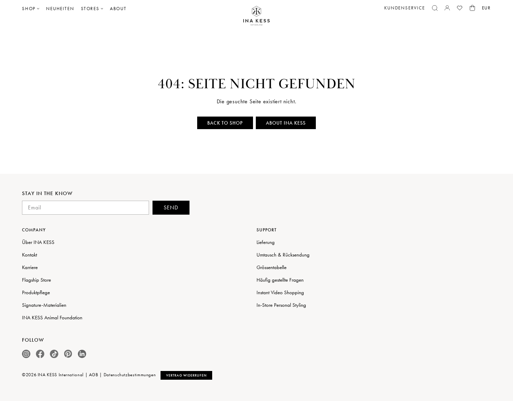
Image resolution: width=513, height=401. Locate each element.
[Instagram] (26, 354)
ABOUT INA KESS (286, 123)
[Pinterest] (68, 354)
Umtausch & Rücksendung (283, 254)
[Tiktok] (54, 354)
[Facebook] (40, 354)
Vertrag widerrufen (186, 375)
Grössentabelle (271, 267)
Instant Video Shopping (280, 292)
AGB (93, 375)
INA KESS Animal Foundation (52, 317)
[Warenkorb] (472, 8)
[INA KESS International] (256, 16)
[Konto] (447, 8)
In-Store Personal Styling (281, 305)
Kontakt (29, 254)
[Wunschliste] (459, 8)
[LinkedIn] (82, 354)
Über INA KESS (38, 242)
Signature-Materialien (44, 305)
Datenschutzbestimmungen (130, 375)
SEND (171, 207)
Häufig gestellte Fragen (280, 279)
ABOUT (118, 9)
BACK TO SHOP (225, 123)
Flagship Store (36, 279)
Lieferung (265, 242)
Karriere (30, 267)
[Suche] (435, 8)
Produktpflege (36, 292)
